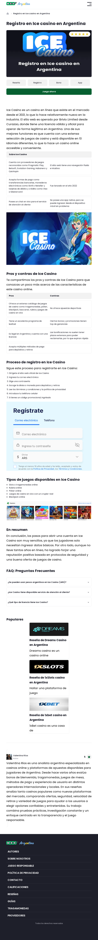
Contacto (15, 880)
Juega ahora (49, 91)
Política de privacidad (23, 873)
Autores (13, 851)
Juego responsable (21, 865)
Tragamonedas (18, 908)
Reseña (16, 82)
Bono (58, 82)
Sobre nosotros (19, 858)
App (80, 82)
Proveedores (16, 915)
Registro (37, 82)
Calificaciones (18, 887)
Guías (11, 901)
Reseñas (13, 894)
